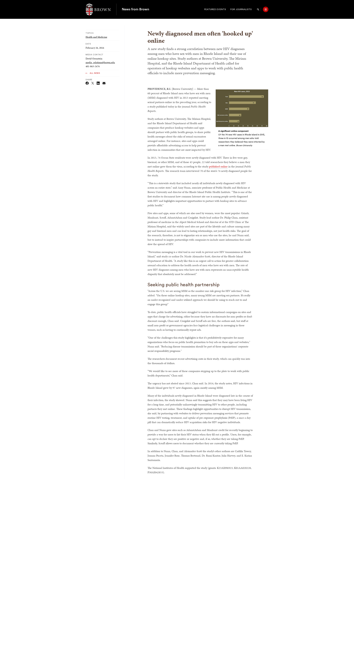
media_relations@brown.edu (100, 62)
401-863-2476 (93, 66)
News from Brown (135, 9)
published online (218, 166)
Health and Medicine (96, 37)
